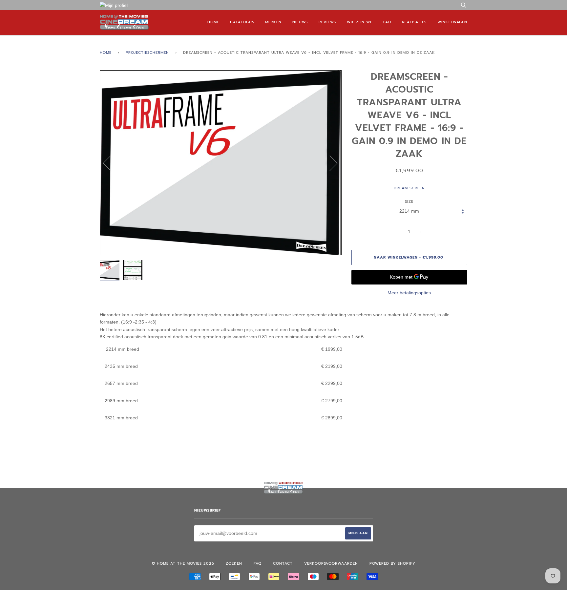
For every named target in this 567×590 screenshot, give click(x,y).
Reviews (327, 22)
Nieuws (300, 22)
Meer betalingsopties (409, 292)
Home (213, 22)
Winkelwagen (452, 22)
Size (409, 201)
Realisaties (414, 22)
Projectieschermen (147, 52)
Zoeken (234, 563)
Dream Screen (409, 188)
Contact (283, 563)
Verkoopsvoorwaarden (331, 563)
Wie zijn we (359, 22)
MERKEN (273, 22)
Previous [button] (111, 162)
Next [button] (330, 162)
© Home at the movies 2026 (183, 563)
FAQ (387, 22)
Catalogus (242, 22)
